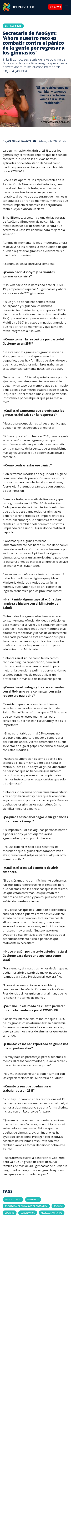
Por (17, 141)
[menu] (66, 7)
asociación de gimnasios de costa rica (26, 1206)
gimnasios (33, 1199)
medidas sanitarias (51, 1212)
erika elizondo (13, 1199)
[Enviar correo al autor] (34, 141)
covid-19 (9, 1212)
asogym (58, 1206)
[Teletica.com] (25, 7)
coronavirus (28, 1212)
